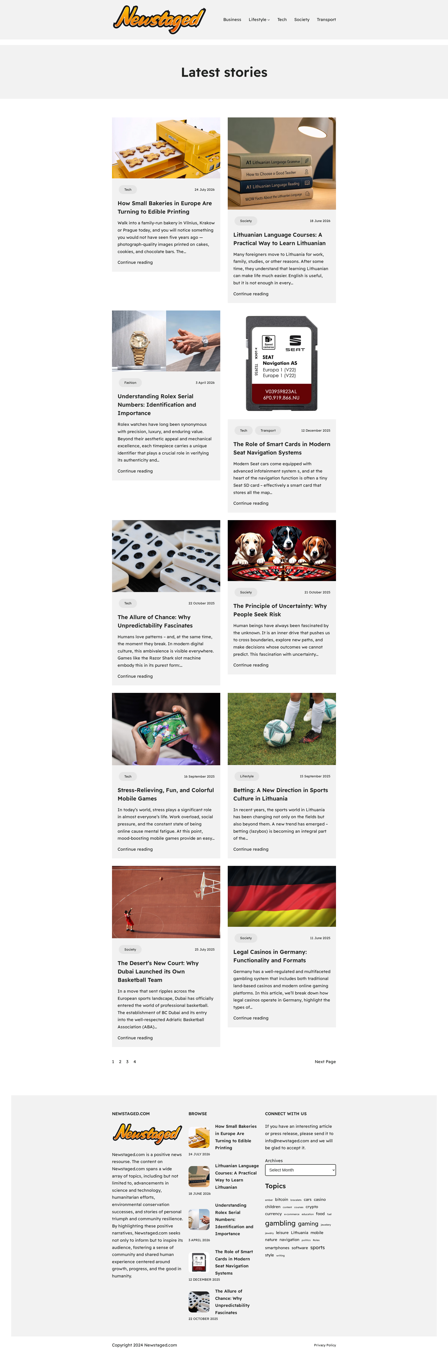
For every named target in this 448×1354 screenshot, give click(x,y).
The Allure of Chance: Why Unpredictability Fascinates (155, 621)
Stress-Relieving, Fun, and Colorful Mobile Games (166, 794)
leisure (282, 1232)
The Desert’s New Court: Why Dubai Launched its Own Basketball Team (158, 971)
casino (320, 1199)
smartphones (277, 1247)
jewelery (326, 1224)
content (287, 1207)
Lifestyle (247, 776)
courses (298, 1207)
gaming (308, 1223)
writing (280, 1255)
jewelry (269, 1233)
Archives (274, 1160)
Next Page (325, 1061)
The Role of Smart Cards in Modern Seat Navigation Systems (281, 448)
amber (269, 1200)
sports (317, 1247)
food (320, 1213)
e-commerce (291, 1214)
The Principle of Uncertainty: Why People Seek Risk (280, 610)
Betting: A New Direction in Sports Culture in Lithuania (280, 794)
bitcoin (281, 1199)
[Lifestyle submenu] (268, 19)
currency (273, 1213)
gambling (280, 1223)
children (272, 1206)
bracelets (295, 1200)
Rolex (316, 1240)
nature (271, 1239)
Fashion (130, 383)
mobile (317, 1232)
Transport (268, 430)
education (308, 1214)
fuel (329, 1214)
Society (246, 221)
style (269, 1254)
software (300, 1247)
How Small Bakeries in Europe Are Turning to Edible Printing (165, 207)
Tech (127, 189)
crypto (312, 1206)
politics (306, 1240)
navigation (289, 1239)
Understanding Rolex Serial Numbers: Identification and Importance (157, 404)
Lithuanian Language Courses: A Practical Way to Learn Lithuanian (279, 239)
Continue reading (135, 262)
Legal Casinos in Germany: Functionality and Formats (270, 956)
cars (308, 1199)
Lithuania (299, 1232)
